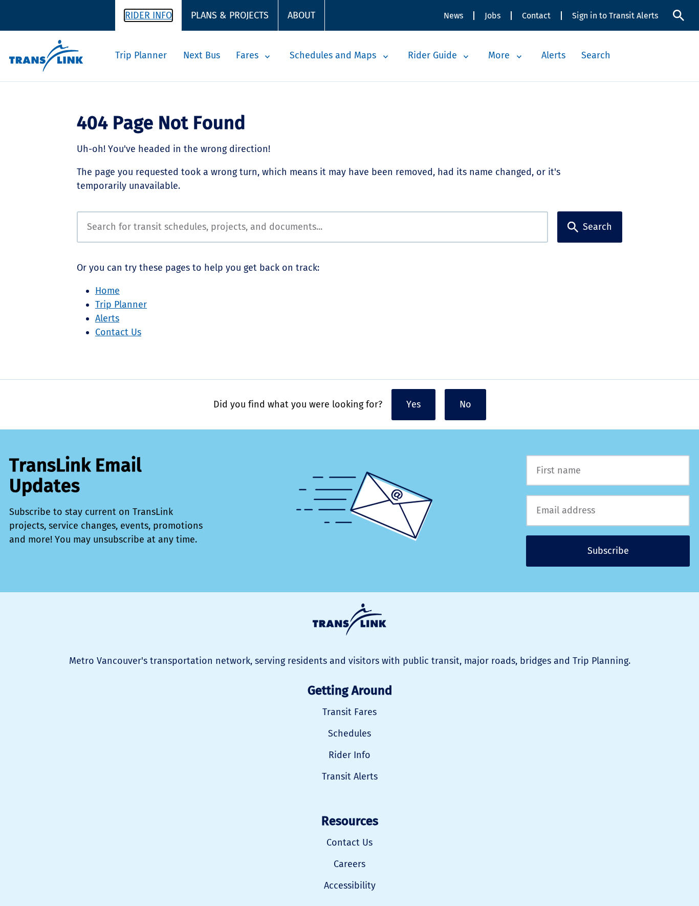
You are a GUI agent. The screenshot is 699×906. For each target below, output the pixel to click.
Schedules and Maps (333, 55)
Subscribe (608, 550)
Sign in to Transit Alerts (615, 15)
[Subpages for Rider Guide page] (466, 57)
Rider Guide (432, 55)
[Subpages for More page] (519, 57)
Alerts (553, 55)
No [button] (465, 404)
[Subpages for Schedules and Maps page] (385, 57)
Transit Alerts (350, 776)
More (499, 55)
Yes (413, 404)
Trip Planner (141, 55)
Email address (608, 510)
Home (107, 290)
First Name (608, 470)
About (301, 15)
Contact (536, 15)
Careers (349, 864)
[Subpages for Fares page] (267, 57)
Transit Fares (349, 712)
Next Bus (201, 55)
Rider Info (148, 15)
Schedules (349, 733)
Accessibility (350, 885)
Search (678, 16)
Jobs (492, 15)
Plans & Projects (230, 15)
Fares (247, 55)
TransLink (349, 619)
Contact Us (118, 332)
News (453, 15)
